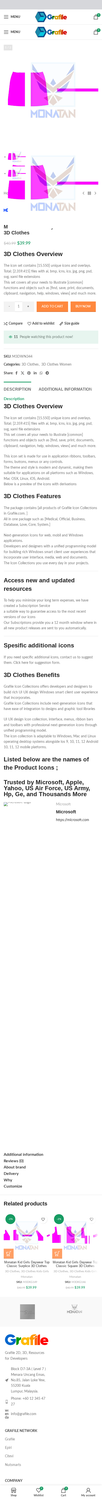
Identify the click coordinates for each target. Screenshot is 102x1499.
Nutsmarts (13, 1465)
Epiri (8, 1448)
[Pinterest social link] (29, 373)
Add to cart (52, 306)
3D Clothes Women (56, 364)
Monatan (27, 1276)
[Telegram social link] (47, 373)
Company (14, 1481)
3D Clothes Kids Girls (35, 1271)
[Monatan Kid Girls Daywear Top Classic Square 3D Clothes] (75, 1235)
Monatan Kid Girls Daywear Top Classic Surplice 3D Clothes (27, 1264)
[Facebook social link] (16, 373)
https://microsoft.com (72, 820)
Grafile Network (21, 1431)
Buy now (83, 306)
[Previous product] (83, 193)
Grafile (10, 1439)
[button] (9, 1254)
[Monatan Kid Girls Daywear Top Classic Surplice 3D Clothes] (27, 1235)
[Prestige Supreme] (27, 1311)
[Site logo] (51, 17)
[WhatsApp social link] (41, 373)
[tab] (17, 389)
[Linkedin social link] (35, 373)
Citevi (9, 1456)
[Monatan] (74, 1311)
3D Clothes (30, 364)
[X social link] (22, 373)
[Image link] (27, 1339)
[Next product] (95, 193)
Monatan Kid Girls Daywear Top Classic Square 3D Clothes (75, 1264)
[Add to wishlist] (43, 1219)
